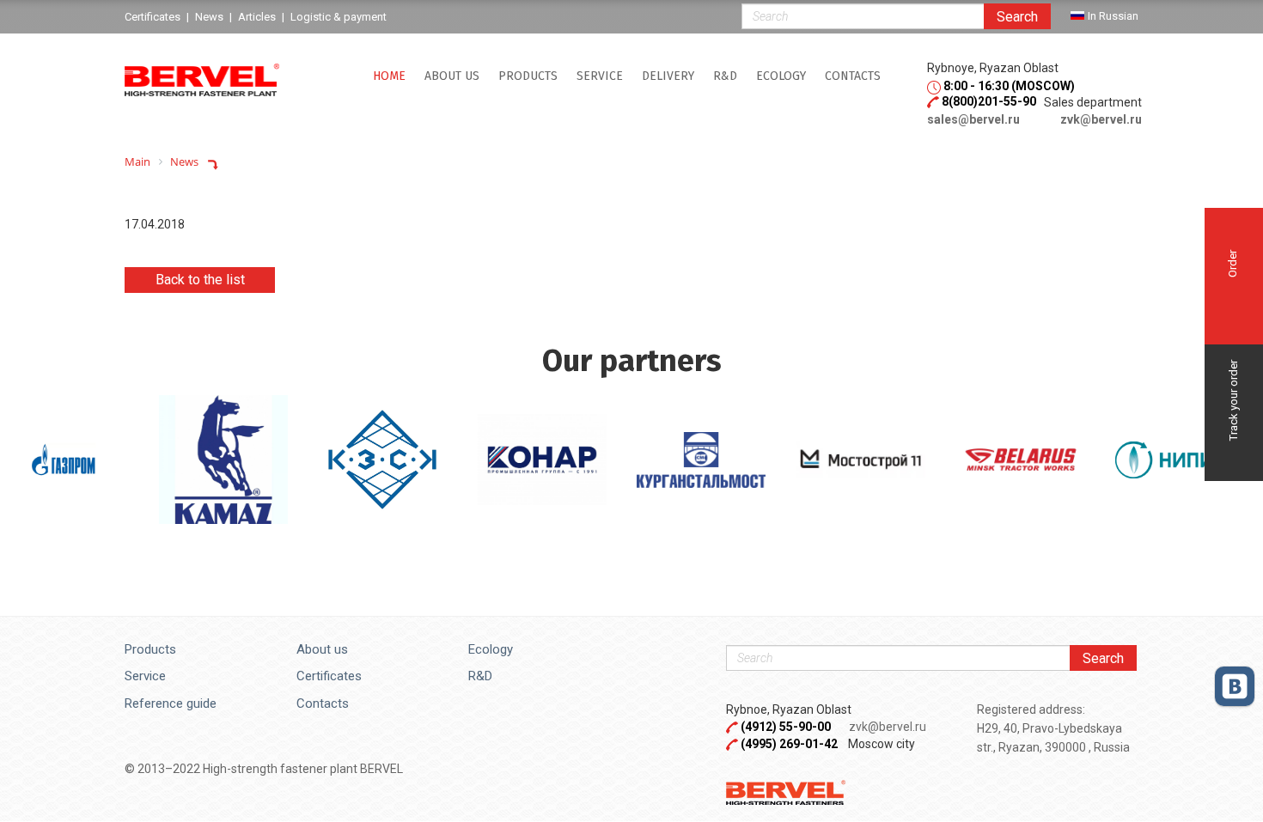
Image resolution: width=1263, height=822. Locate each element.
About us (451, 76)
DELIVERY (668, 76)
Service (145, 676)
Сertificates (152, 16)
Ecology (781, 76)
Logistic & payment (338, 16)
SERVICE (600, 76)
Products (528, 76)
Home (389, 76)
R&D (725, 76)
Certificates (329, 676)
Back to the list (200, 279)
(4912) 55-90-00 (787, 727)
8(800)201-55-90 (989, 101)
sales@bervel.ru (973, 119)
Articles (257, 16)
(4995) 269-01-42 (789, 744)
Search (1017, 17)
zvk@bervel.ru (1101, 119)
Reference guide (171, 703)
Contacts (853, 76)
